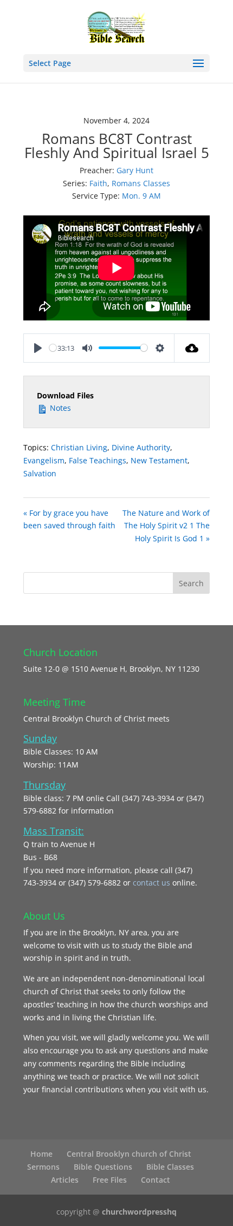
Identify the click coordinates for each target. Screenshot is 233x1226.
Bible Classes (170, 1167)
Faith (98, 183)
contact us (152, 882)
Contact (155, 1180)
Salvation (39, 473)
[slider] (52, 348)
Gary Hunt (134, 170)
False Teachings (97, 460)
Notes (59, 408)
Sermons (43, 1167)
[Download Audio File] (192, 348)
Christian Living (79, 447)
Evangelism (43, 460)
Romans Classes (141, 183)
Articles (65, 1180)
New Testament (159, 460)
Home (41, 1154)
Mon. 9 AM (141, 196)
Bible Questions (103, 1167)
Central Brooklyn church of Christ (129, 1154)
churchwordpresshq (139, 1212)
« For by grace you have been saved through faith (69, 519)
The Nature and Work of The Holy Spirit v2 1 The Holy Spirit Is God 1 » (166, 526)
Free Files (110, 1180)
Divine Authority (141, 447)
